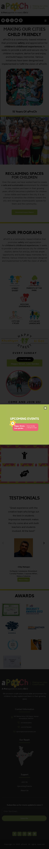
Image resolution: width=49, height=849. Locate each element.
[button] (45, 408)
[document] (24, 424)
